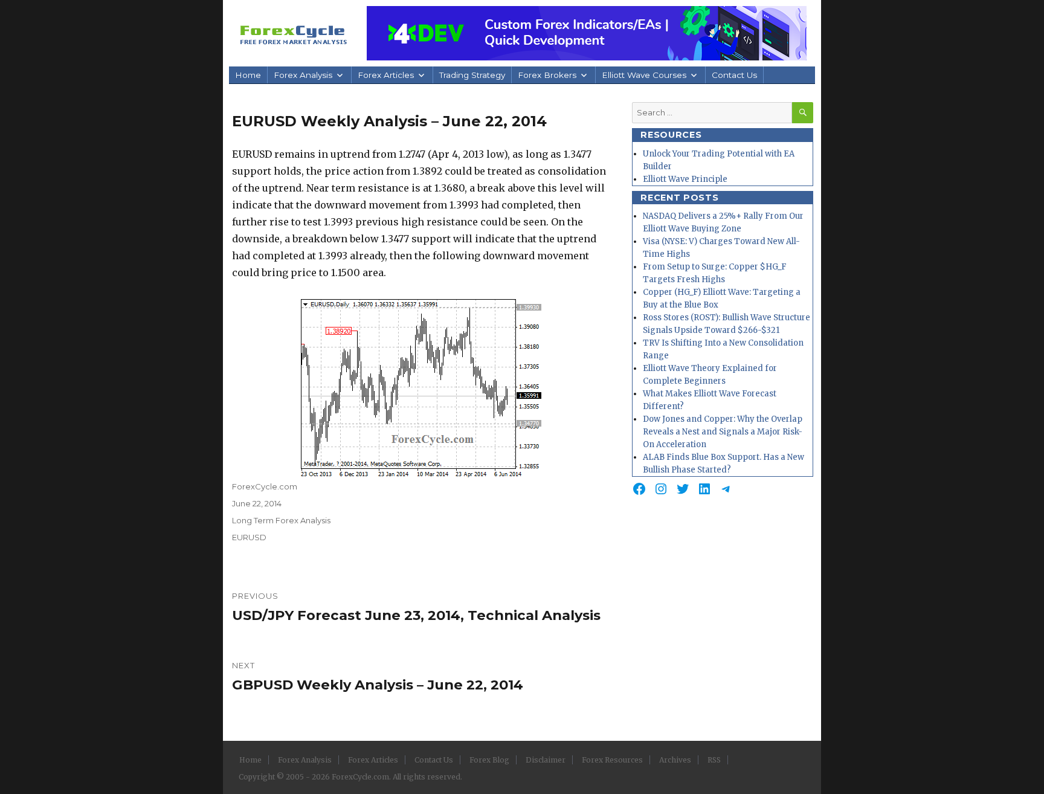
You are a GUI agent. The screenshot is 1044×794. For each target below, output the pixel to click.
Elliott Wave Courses (644, 75)
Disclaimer (546, 759)
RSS (714, 759)
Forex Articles (386, 75)
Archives (675, 759)
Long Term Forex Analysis (281, 520)
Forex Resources (612, 759)
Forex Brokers (547, 75)
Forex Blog (489, 759)
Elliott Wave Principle (685, 179)
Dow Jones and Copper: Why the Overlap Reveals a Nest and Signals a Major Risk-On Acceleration (722, 432)
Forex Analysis (303, 75)
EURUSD (249, 537)
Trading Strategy (472, 75)
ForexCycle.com (264, 486)
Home (248, 75)
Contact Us (734, 75)
